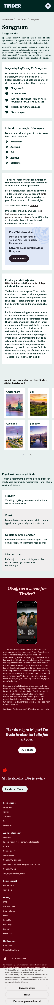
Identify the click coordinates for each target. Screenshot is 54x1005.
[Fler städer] (31, 455)
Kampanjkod (8, 924)
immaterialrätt (9, 855)
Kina (18, 19)
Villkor (6, 846)
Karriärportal (8, 885)
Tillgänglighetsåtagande (14, 873)
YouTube (6, 816)
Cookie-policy (9, 850)
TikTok (6, 811)
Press (5, 915)
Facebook (7, 825)
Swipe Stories (9, 911)
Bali (12, 152)
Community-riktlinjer (36, 283)
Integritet (7, 837)
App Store (7, 945)
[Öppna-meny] (48, 6)
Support (6, 928)
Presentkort (8, 933)
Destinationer (7, 19)
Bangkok (14, 157)
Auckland (15, 147)
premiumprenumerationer (18, 217)
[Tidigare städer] (23, 455)
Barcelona (15, 163)
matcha (34, 205)
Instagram (7, 807)
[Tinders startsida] (12, 6)
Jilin (25, 19)
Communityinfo (9, 868)
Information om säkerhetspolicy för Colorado (22, 864)
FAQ (5, 902)
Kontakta (7, 920)
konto (43, 194)
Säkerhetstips (12, 283)
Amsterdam (16, 141)
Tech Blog (7, 889)
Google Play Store (11, 950)
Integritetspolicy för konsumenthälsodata (21, 841)
